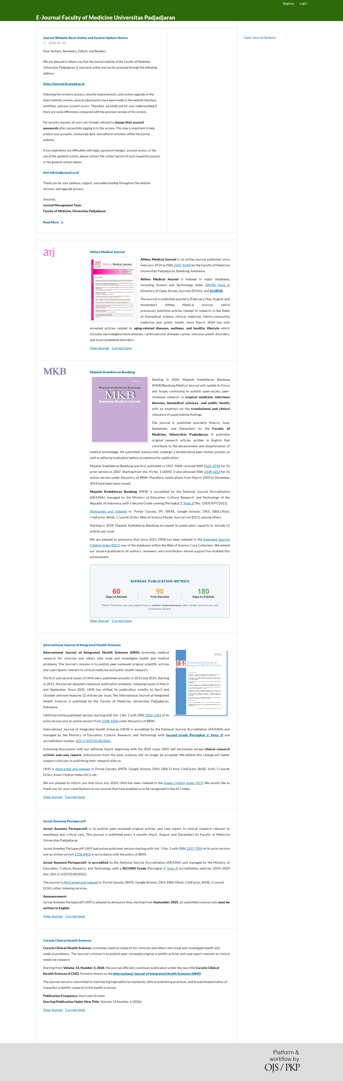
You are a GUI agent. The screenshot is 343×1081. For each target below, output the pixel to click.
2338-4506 (110, 721)
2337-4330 (182, 265)
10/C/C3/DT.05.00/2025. (93, 741)
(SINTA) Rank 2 (217, 285)
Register (288, 3)
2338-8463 (83, 854)
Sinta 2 (188, 503)
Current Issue (122, 348)
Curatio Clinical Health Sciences (67, 940)
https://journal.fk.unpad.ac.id (63, 84)
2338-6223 (212, 472)
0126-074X (212, 466)
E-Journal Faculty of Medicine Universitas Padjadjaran (105, 17)
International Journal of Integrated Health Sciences (82, 645)
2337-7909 (194, 848)
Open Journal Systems (260, 37)
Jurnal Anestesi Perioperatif (64, 821)
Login (303, 3)
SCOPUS (216, 291)
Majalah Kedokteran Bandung (112, 372)
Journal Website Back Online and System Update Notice (85, 38)
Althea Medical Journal (107, 252)
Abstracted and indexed (108, 511)
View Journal (99, 348)
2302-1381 (153, 715)
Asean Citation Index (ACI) (183, 783)
